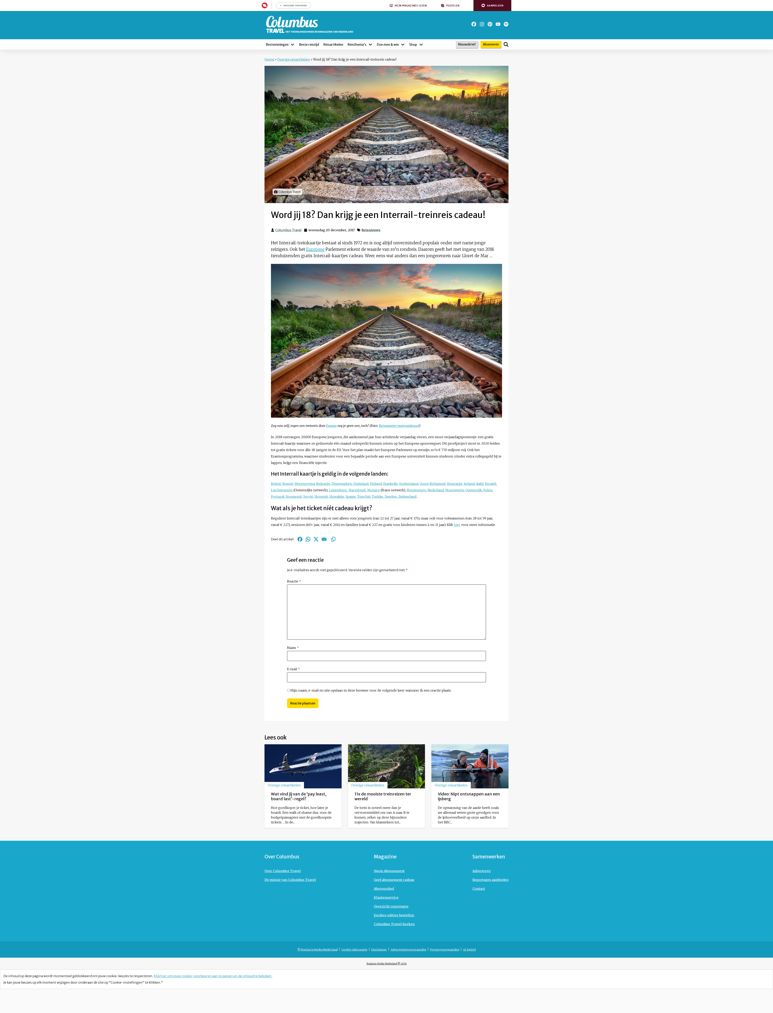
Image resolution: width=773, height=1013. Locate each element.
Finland (376, 484)
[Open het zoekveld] (506, 44)
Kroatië (490, 484)
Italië (480, 484)
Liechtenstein (282, 490)
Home (269, 59)
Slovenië (321, 497)
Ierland (469, 484)
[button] (492, 5)
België (276, 484)
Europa (331, 426)
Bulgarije (323, 484)
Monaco (373, 490)
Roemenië (294, 497)
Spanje (350, 497)
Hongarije (454, 484)
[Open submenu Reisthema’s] (370, 44)
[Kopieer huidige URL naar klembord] (333, 539)
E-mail (293, 669)
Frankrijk (390, 484)
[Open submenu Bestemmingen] (292, 44)
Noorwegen (454, 490)
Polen (487, 490)
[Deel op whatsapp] (308, 539)
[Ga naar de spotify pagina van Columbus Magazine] (506, 24)
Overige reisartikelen (293, 59)
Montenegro (416, 490)
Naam (293, 648)
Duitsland (361, 484)
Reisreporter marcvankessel (399, 426)
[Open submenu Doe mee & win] (403, 44)
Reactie (294, 581)
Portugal (277, 497)
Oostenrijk (473, 490)
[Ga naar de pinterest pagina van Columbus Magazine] (490, 24)
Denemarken (342, 484)
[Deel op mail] (324, 539)
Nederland (436, 490)
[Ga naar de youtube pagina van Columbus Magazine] (498, 24)
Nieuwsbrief (467, 44)
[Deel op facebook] (300, 539)
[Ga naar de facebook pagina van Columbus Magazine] (473, 24)
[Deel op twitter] (316, 539)
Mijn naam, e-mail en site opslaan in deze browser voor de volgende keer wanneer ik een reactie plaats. (370, 690)
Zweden (390, 497)
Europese (315, 249)
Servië (308, 497)
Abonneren (491, 44)
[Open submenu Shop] (421, 44)
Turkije (377, 497)
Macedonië (357, 490)
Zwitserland (407, 497)
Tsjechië (363, 497)
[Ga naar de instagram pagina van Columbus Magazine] (482, 24)
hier (457, 525)
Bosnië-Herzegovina (298, 484)
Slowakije (336, 497)
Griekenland (408, 484)
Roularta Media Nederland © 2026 (387, 963)
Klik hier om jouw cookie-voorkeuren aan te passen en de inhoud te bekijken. (213, 976)
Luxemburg (338, 490)
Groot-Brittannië (433, 484)
